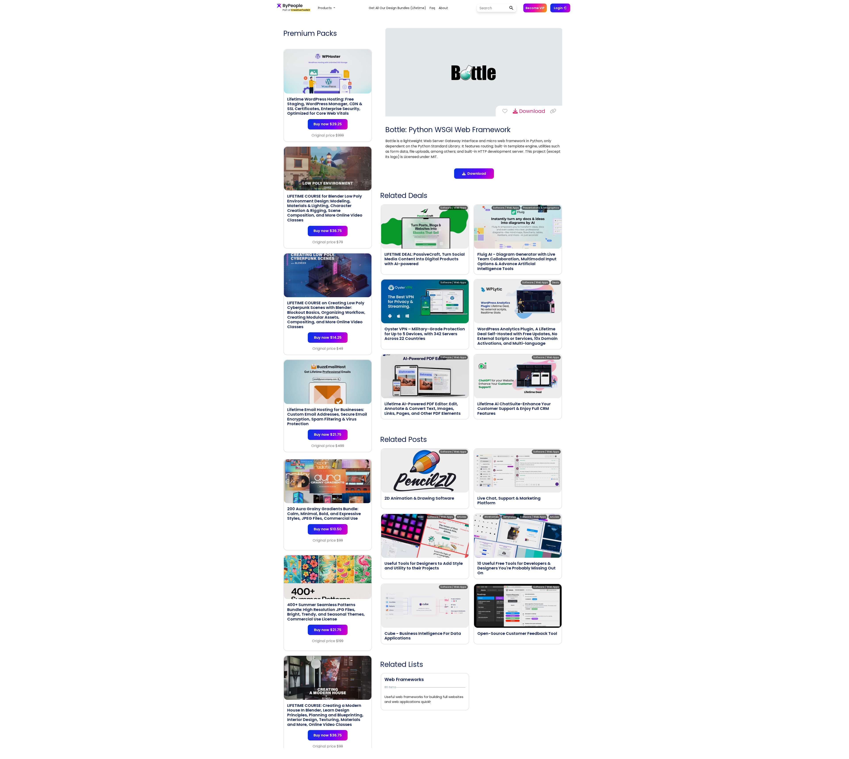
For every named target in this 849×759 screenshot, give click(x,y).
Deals (555, 282)
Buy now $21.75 (327, 434)
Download (531, 111)
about (443, 8)
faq (432, 8)
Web (420, 517)
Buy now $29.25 (328, 124)
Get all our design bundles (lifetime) (397, 8)
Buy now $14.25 (328, 337)
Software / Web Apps (453, 207)
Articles (461, 517)
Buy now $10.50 (328, 529)
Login (558, 8)
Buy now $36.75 (328, 230)
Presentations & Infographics (541, 207)
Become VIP (535, 8)
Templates (509, 517)
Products (325, 8)
